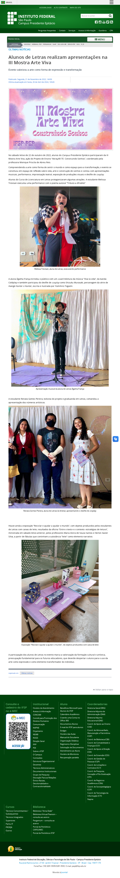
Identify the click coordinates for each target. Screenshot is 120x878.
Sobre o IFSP (38, 751)
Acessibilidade (45, 7)
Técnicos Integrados (14, 817)
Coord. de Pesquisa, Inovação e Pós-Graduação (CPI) (99, 774)
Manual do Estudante (69, 737)
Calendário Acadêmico (69, 714)
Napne (90, 799)
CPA (111, 30)
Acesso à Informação (87, 30)
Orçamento (38, 731)
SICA (78, 44)
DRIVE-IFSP (71, 44)
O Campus (37, 754)
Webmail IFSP (37, 44)
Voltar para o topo (104, 689)
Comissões (37, 758)
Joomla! (64, 872)
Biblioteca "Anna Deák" (43, 811)
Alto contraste (60, 7)
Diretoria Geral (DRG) (96, 708)
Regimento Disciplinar (69, 744)
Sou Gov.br (62, 44)
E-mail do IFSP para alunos (71, 727)
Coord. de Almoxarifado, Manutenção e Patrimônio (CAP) (98, 733)
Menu (101, 39)
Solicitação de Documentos (72, 747)
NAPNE (36, 728)
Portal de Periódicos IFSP (44, 833)
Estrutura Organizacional (43, 761)
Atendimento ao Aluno (70, 751)
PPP (34, 744)
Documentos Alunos (69, 724)
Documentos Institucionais (44, 771)
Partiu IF (9, 824)
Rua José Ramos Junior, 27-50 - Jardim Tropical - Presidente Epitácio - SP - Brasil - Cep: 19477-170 (60, 863)
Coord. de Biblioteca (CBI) (98, 739)
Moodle (27, 44)
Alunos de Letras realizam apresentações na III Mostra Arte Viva (58, 60)
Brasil (9, 2)
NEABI (35, 734)
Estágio (63, 730)
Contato (62, 30)
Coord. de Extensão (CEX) (98, 755)
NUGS (35, 738)
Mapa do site (75, 7)
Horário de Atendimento (43, 708)
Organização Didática (69, 741)
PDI (34, 748)
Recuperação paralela (69, 757)
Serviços (71, 30)
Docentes (37, 764)
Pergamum (47, 44)
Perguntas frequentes (47, 30)
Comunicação (39, 724)
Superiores (10, 820)
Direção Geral (38, 741)
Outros (9, 830)
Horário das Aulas (68, 734)
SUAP (54, 44)
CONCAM (37, 715)
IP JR (82, 44)
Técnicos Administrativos (44, 768)
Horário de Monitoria (69, 754)
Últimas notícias (19, 49)
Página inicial (14, 39)
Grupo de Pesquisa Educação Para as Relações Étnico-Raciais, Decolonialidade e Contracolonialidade (44, 781)
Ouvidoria (103, 30)
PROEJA (9, 827)
